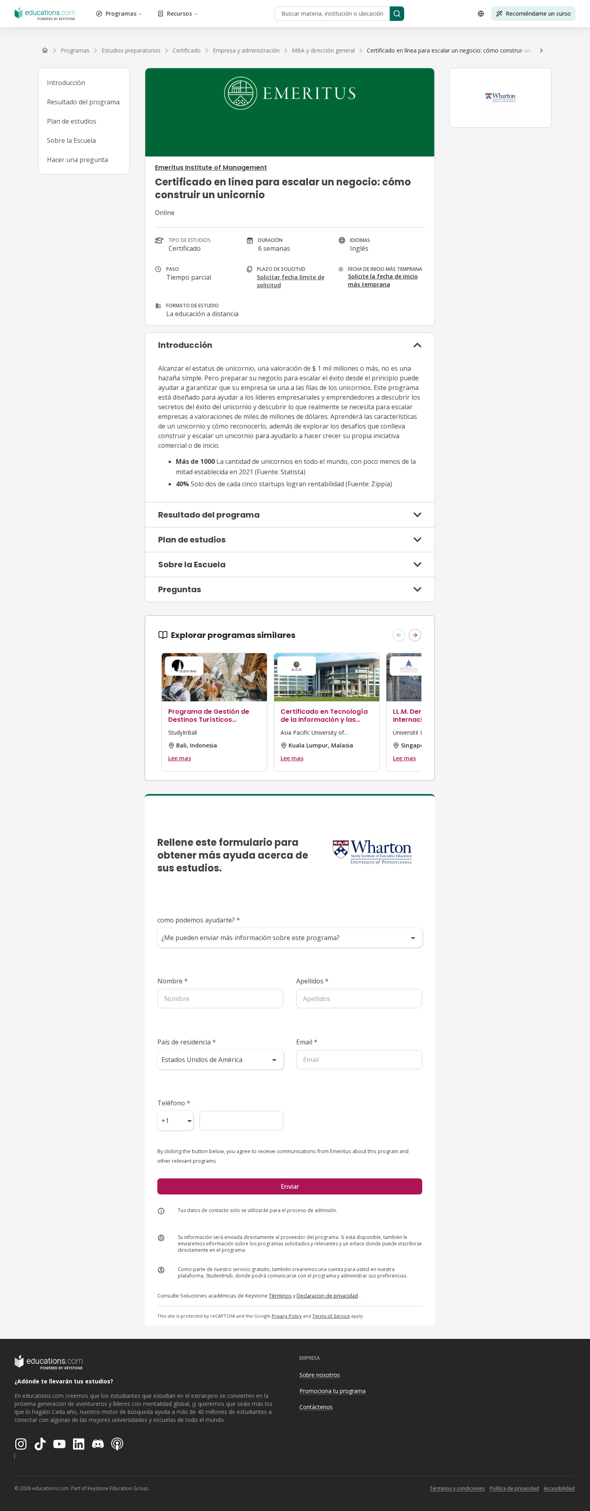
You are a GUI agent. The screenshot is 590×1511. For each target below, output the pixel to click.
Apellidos (312, 981)
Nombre (172, 981)
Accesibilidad (559, 1488)
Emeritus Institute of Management (211, 167)
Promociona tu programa (332, 1391)
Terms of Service (331, 1316)
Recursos (179, 13)
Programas (121, 13)
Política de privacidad (514, 1488)
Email (306, 1042)
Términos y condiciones (457, 1488)
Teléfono (173, 1103)
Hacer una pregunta (77, 159)
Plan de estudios (71, 121)
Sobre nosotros (319, 1375)
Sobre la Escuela (71, 140)
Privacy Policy (287, 1316)
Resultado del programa (83, 101)
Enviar (290, 1186)
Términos (280, 1295)
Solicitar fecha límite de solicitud (290, 281)
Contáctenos (316, 1407)
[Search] (397, 13)
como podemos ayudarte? (198, 920)
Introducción (66, 82)
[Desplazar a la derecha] (541, 50)
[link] (462, 51)
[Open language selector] (481, 13)
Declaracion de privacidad (327, 1295)
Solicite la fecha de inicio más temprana (383, 280)
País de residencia (186, 1042)
